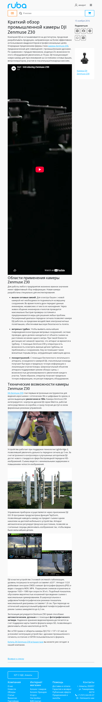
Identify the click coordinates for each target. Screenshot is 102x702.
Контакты (88, 682)
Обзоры (11, 692)
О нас (10, 686)
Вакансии (12, 698)
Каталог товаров (38, 689)
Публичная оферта (61, 692)
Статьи (11, 695)
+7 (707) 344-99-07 (86, 695)
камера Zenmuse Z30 (58, 46)
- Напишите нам (86, 698)
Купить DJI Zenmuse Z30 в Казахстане (25, 642)
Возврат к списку (16, 658)
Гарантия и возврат (61, 689)
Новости (12, 689)
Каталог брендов (38, 692)
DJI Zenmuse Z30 (15, 393)
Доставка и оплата (61, 686)
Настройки (35, 698)
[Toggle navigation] (91, 5)
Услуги (33, 695)
